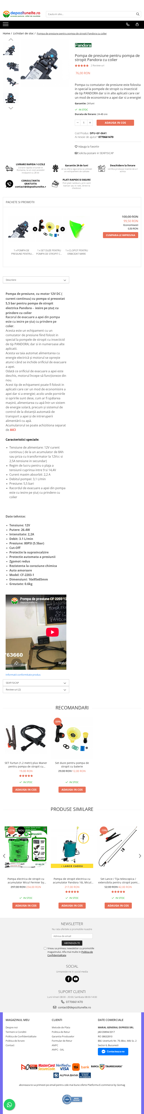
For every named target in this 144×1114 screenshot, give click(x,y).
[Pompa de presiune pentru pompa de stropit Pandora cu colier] (45, 63)
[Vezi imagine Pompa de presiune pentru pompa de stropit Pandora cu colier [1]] (11, 66)
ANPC (55, 1045)
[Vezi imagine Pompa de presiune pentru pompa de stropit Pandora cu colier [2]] (11, 82)
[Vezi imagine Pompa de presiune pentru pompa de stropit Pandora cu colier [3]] (11, 98)
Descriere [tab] (11, 280)
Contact (10, 1045)
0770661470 (74, 1002)
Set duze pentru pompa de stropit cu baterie (72, 764)
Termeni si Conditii (16, 1032)
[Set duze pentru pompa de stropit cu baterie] (72, 738)
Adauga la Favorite (88, 146)
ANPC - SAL (58, 1049)
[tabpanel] (45, 63)
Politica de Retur (61, 1032)
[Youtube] (75, 979)
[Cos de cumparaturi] (137, 24)
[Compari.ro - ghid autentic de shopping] (72, 1099)
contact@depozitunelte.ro (74, 1007)
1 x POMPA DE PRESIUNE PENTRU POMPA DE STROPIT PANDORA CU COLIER (21, 252)
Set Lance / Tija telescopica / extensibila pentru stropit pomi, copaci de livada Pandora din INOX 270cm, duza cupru (118, 880)
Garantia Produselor (63, 1036)
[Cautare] (137, 14)
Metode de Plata (61, 1027)
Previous (11, 40)
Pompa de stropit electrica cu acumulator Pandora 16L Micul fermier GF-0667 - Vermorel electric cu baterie (72, 880)
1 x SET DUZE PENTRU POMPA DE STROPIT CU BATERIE (49, 252)
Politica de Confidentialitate (21, 1036)
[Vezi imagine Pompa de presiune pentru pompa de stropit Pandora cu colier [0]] (11, 50)
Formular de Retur (62, 1040)
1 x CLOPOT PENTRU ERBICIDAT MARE (76, 252)
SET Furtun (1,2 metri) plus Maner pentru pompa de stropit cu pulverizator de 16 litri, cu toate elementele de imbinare (26, 764)
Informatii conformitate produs (23, 674)
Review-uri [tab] (13, 689)
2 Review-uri (97, 65)
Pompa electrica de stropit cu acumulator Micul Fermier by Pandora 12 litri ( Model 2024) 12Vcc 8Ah (26, 880)
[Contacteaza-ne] (128, 24)
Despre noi (12, 1027)
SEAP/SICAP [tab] (12, 682)
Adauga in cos (115, 122)
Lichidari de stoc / (24, 33)
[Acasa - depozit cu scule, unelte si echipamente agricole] (21, 14)
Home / (8, 33)
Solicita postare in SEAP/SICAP (95, 153)
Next (11, 108)
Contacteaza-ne (115, 1051)
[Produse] (6, 25)
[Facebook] (68, 979)
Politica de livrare (15, 1040)
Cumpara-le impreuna (120, 235)
